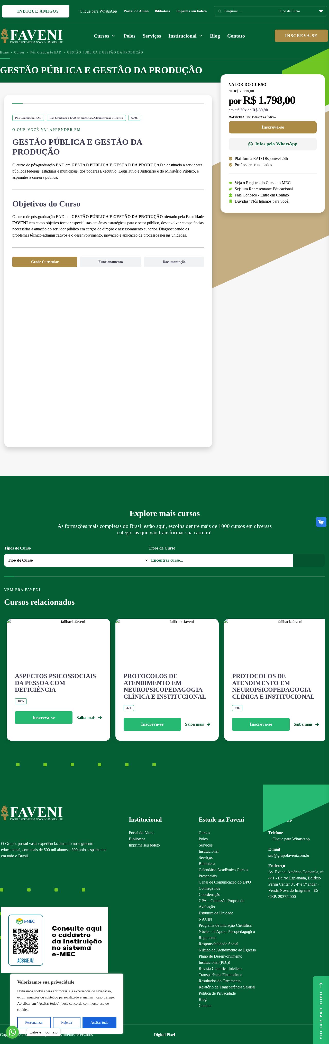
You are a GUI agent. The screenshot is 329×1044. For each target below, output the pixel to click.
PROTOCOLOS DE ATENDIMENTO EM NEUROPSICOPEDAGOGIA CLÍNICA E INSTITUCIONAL (165, 686)
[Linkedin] (30, 882)
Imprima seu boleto (191, 11)
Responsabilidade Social (218, 944)
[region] (66, 1004)
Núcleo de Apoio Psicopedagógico (227, 931)
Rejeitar (66, 1022)
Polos (129, 36)
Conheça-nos (209, 888)
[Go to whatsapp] (12, 1032)
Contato (236, 36)
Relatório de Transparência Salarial (227, 987)
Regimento (207, 937)
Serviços (152, 36)
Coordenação (209, 894)
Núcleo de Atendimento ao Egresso (227, 950)
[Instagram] (3, 882)
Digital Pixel (164, 1034)
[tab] (44, 262)
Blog (215, 36)
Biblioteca (162, 11)
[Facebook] (12, 882)
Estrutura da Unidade (216, 913)
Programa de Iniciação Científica (225, 925)
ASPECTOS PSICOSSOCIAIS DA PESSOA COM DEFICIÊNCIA (55, 683)
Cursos (19, 52)
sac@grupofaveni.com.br (288, 855)
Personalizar (34, 1022)
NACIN (205, 919)
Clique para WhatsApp (98, 11)
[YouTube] (21, 882)
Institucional (208, 851)
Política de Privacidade (217, 993)
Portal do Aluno (136, 11)
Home (4, 52)
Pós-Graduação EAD (45, 52)
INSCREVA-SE (301, 35)
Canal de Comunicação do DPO (225, 882)
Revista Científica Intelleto (220, 968)
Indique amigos (37, 11)
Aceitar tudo (99, 1022)
